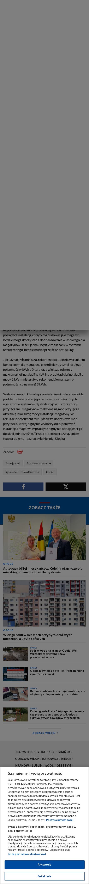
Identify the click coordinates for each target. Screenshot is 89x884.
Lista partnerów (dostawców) (27, 854)
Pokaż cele (44, 876)
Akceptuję (44, 864)
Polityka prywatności (59, 820)
